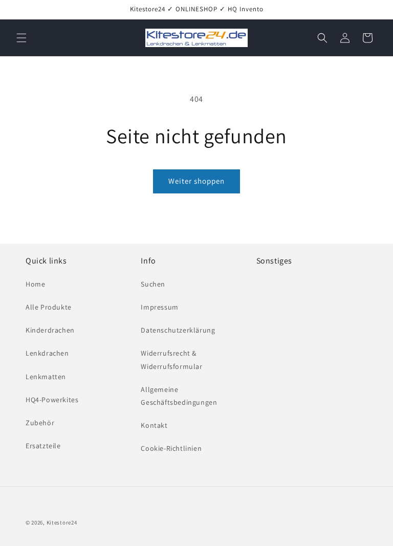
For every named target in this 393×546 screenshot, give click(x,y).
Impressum (159, 307)
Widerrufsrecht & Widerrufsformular (171, 359)
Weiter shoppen (196, 181)
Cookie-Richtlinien (171, 448)
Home (35, 284)
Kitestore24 (62, 522)
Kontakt (154, 425)
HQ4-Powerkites (52, 399)
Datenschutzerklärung (178, 330)
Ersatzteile (43, 445)
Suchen (153, 284)
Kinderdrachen (50, 330)
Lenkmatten (46, 376)
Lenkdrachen (47, 353)
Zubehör (40, 422)
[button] (21, 38)
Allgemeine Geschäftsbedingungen (179, 396)
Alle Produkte (49, 307)
